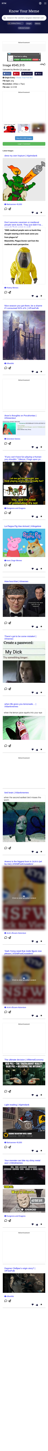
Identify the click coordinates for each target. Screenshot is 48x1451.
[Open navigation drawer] (45, 3)
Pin (17, 74)
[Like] (37, 213)
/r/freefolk (10, 363)
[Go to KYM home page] (4, 3)
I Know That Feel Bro (24, 78)
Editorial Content (24, 28)
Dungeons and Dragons (15, 508)
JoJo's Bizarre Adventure (16, 933)
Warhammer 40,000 (14, 204)
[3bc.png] (24, 57)
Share (7, 74)
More (39, 74)
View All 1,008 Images (24, 138)
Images (29, 23)
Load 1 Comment (24, 144)
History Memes (12, 288)
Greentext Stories (13, 439)
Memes (37, 23)
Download (28, 74)
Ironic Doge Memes (14, 560)
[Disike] (32, 212)
